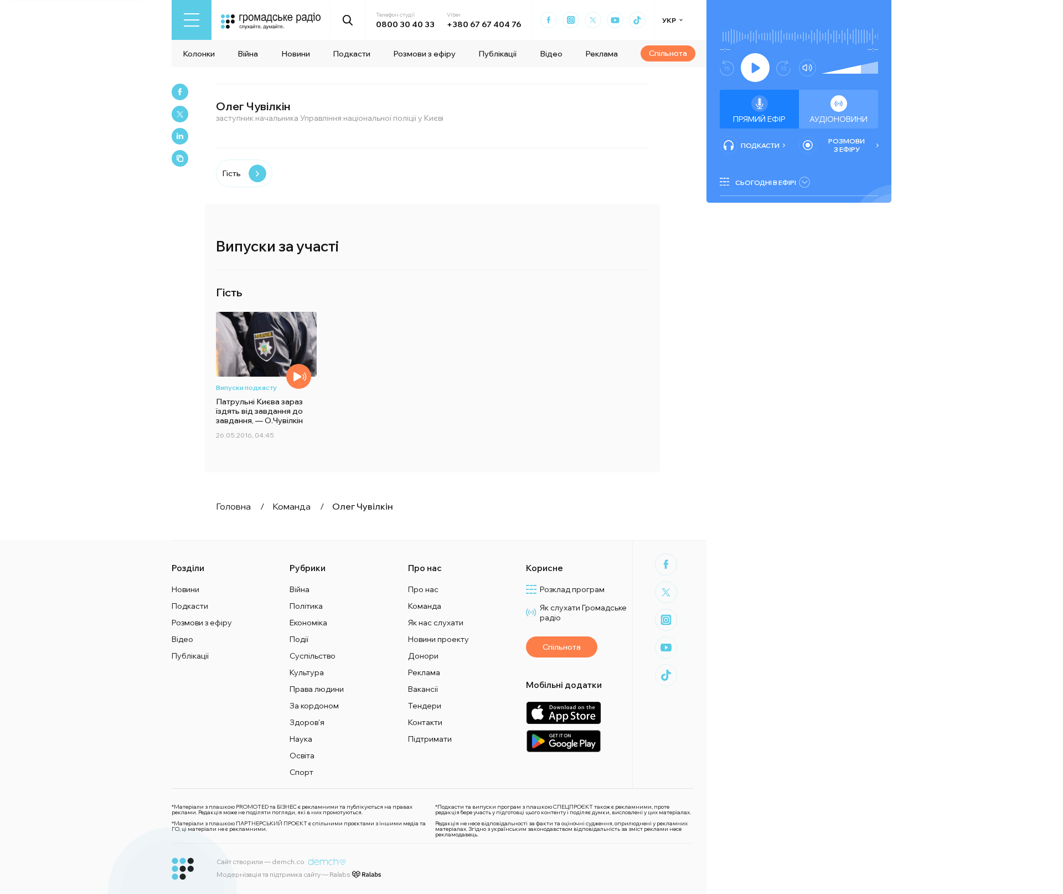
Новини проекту (438, 639)
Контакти (425, 722)
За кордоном (314, 706)
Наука (301, 739)
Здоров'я (307, 722)
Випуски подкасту (246, 387)
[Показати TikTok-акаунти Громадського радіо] (637, 20)
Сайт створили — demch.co (260, 861)
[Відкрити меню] (191, 20)
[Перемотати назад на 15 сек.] (727, 68)
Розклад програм (572, 589)
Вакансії (423, 689)
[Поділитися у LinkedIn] (180, 136)
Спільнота (668, 53)
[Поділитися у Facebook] (180, 92)
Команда (424, 606)
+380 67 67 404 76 (484, 24)
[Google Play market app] (563, 740)
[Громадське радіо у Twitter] (593, 20)
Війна (248, 54)
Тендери (424, 706)
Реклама (601, 54)
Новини (295, 54)
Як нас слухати (435, 623)
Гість (231, 173)
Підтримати (430, 739)
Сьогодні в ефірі (765, 182)
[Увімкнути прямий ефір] (755, 67)
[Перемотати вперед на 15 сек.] (783, 68)
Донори (423, 656)
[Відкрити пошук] (348, 20)
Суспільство (313, 656)
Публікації (497, 54)
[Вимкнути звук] (807, 67)
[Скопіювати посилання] (180, 158)
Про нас (423, 589)
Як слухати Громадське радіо (583, 613)
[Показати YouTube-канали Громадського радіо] (615, 20)
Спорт (301, 772)
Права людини (317, 689)
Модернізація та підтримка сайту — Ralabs (283, 874)
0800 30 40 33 (405, 24)
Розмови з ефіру (424, 54)
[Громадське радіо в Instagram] (571, 20)
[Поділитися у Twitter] (180, 114)
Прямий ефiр (759, 119)
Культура (307, 672)
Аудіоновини (838, 119)
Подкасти (351, 54)
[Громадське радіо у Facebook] (548, 20)
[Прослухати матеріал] (298, 376)
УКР (669, 20)
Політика (306, 606)
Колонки (199, 54)
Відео (551, 54)
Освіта (302, 756)
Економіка (308, 623)
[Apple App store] (563, 712)
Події (299, 639)
